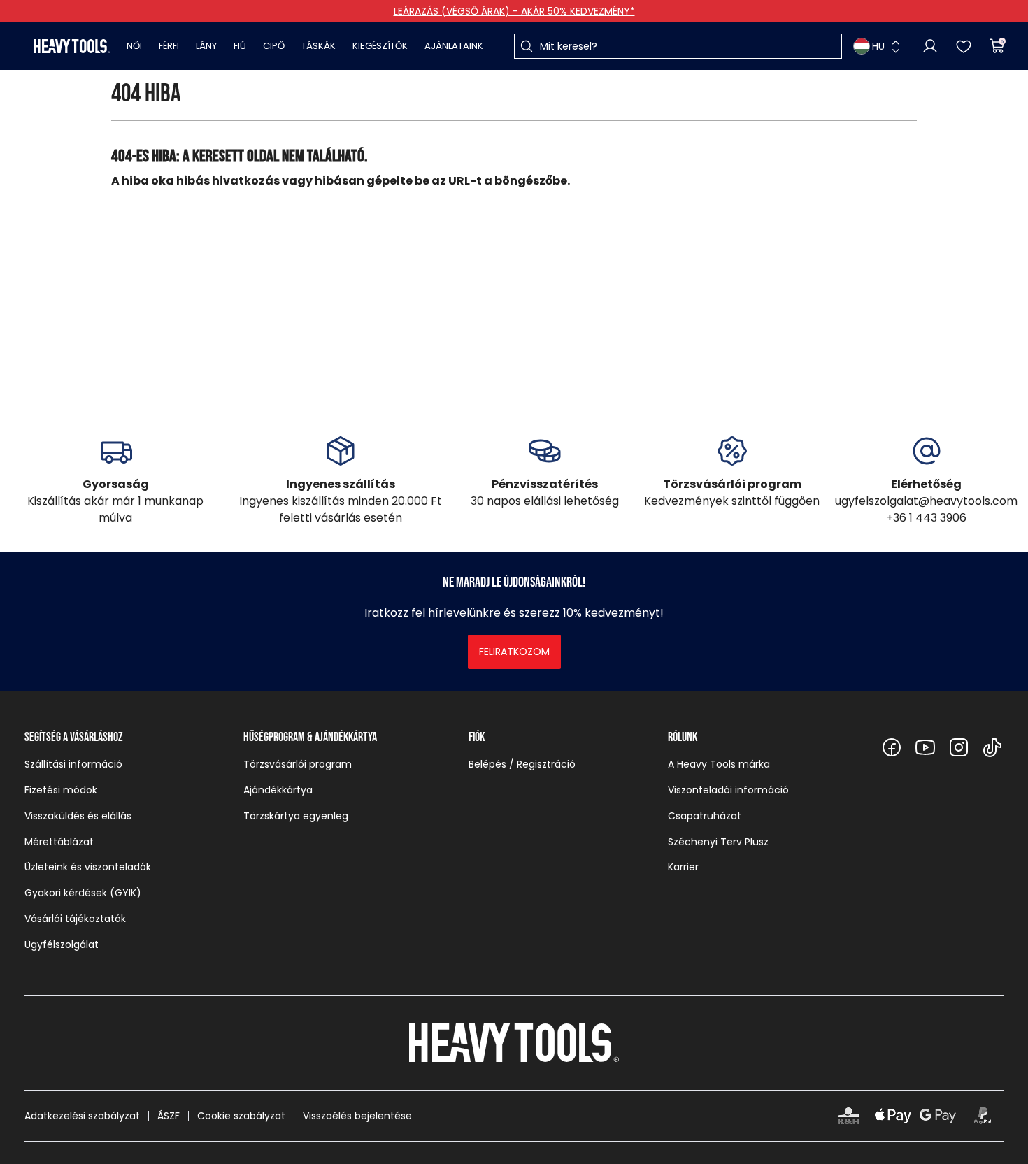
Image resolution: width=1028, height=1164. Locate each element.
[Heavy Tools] (72, 46)
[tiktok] (992, 747)
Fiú (240, 45)
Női (134, 45)
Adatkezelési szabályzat (82, 1116)
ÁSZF (168, 1116)
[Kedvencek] (963, 46)
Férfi (169, 45)
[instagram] (959, 747)
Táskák (318, 45)
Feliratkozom (514, 652)
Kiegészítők (380, 45)
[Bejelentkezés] (930, 46)
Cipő (274, 45)
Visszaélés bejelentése (357, 1116)
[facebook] (891, 747)
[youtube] (925, 747)
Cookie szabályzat (241, 1116)
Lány (206, 45)
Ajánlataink (453, 45)
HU (878, 46)
